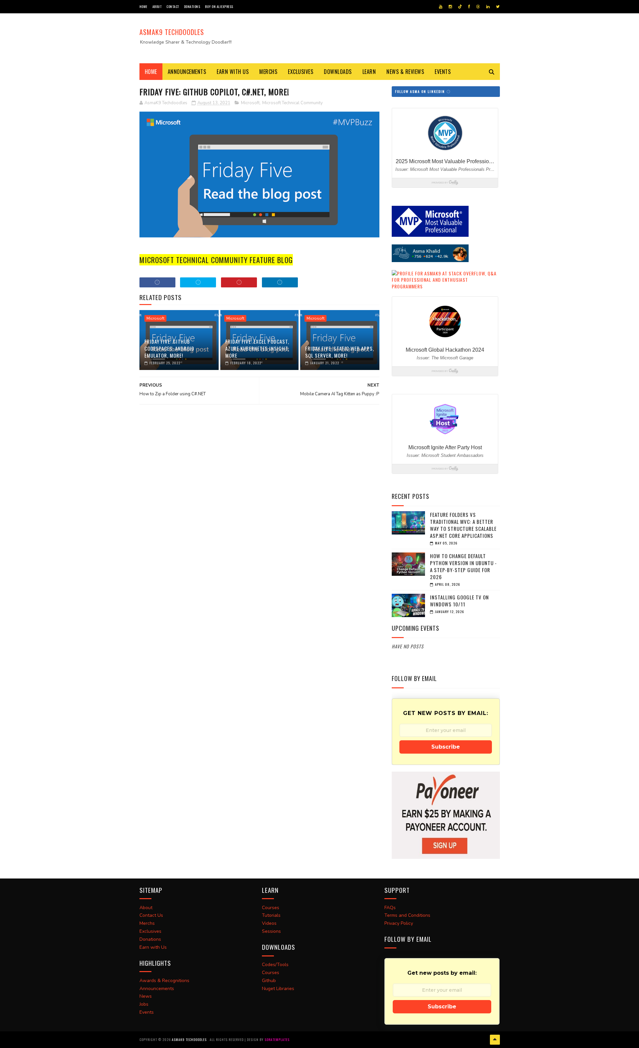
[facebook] (469, 6)
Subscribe (445, 747)
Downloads (338, 72)
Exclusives (300, 72)
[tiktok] (460, 6)
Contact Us (151, 915)
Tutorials (271, 915)
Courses (270, 907)
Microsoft (250, 103)
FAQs (390, 907)
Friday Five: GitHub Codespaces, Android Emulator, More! (169, 348)
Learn (369, 72)
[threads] (478, 6)
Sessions (271, 931)
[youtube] (441, 6)
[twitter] (498, 6)
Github (269, 980)
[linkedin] (488, 6)
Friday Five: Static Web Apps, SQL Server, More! (339, 352)
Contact (172, 6)
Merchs (268, 72)
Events (443, 72)
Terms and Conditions (407, 915)
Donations (192, 6)
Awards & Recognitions (164, 980)
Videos (269, 923)
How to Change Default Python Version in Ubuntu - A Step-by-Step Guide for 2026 (463, 566)
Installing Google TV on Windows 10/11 (459, 600)
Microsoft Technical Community (292, 103)
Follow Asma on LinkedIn (420, 91)
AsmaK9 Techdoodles (171, 32)
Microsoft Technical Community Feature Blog (216, 259)
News (145, 996)
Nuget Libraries (278, 988)
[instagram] (450, 6)
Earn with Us (233, 72)
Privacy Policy (398, 923)
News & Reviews (405, 72)
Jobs (143, 1004)
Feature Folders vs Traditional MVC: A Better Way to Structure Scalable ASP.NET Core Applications (463, 525)
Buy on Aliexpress (219, 6)
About (157, 6)
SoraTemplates (277, 1039)
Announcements (187, 72)
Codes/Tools (275, 964)
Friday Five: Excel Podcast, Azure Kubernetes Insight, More (257, 348)
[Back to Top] (495, 1040)
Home (143, 6)
